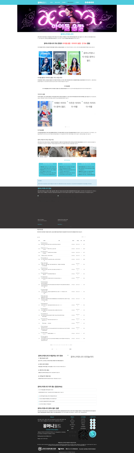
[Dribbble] (94, 428)
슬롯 (39, 360)
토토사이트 (83, 419)
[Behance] (89, 2)
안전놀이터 (67, 38)
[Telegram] (93, 2)
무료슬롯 (63, 2)
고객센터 (77, 2)
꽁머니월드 (39, 410)
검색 (70, 349)
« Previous (64, 226)
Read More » (40, 224)
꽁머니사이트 (57, 2)
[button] (39, 114)
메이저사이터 (90, 410)
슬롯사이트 (83, 422)
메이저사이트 (53, 38)
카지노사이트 (83, 421)
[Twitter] (87, 2)
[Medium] (91, 428)
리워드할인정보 (83, 428)
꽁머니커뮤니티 (70, 2)
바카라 (41, 360)
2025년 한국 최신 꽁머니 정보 (63, 219)
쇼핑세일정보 (83, 426)
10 (66, 344)
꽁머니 (51, 2)
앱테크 (72, 428)
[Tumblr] (94, 425)
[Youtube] (85, 2)
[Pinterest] (91, 2)
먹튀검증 (83, 424)
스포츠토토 (44, 360)
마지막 (71, 344)
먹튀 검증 (84, 410)
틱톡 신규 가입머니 (41, 219)
